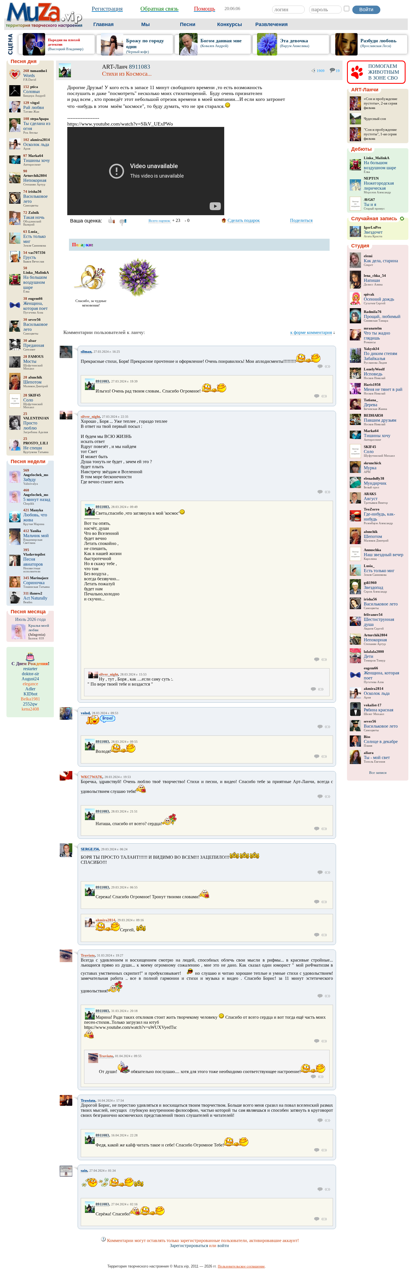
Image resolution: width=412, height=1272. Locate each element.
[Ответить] (320, 366)
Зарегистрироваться (189, 1245)
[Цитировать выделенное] (327, 366)
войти (223, 1245)
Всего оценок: (160, 221)
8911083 (139, 66)
